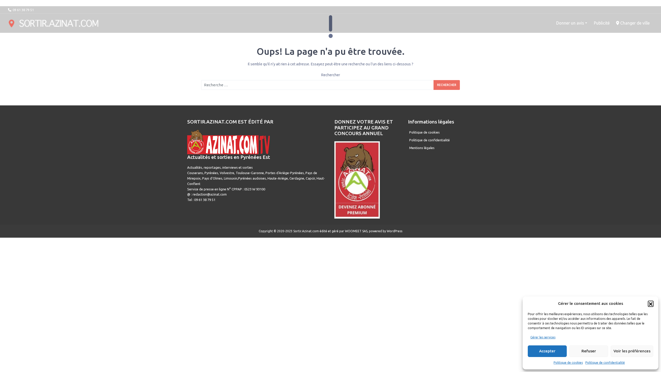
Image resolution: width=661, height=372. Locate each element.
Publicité (602, 23)
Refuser (588, 351)
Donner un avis (570, 23)
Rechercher (330, 75)
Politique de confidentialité (605, 362)
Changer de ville (634, 23)
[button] (650, 303)
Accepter (547, 351)
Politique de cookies (568, 362)
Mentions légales (422, 148)
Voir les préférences (631, 351)
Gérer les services (542, 337)
